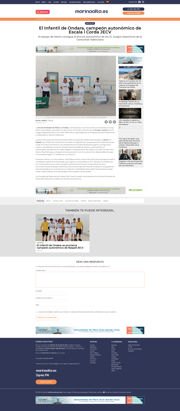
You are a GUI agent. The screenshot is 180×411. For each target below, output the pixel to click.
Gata (112, 351)
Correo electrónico (44, 298)
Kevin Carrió (41, 121)
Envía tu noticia (133, 13)
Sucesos (92, 361)
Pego (113, 361)
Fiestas (92, 351)
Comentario (41, 270)
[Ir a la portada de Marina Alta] (91, 11)
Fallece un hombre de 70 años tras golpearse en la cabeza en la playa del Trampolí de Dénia (130, 84)
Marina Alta (115, 355)
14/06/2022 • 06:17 (41, 123)
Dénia (113, 349)
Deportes (93, 347)
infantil (83, 201)
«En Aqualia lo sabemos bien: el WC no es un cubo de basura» (130, 122)
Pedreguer (114, 359)
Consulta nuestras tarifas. (44, 358)
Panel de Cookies (111, 392)
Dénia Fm (55, 19)
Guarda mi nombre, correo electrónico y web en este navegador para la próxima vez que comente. (77, 312)
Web (37, 305)
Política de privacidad (80, 392)
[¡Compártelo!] (106, 122)
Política (66, 19)
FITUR (130, 347)
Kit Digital (55, 364)
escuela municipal (72, 201)
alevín (48, 201)
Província (93, 359)
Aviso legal (67, 392)
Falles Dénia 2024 (134, 345)
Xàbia (113, 370)
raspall (105, 201)
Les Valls (114, 353)
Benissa (113, 345)
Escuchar (44, 12)
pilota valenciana (94, 201)
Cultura (49, 19)
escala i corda (58, 201)
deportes (61, 19)
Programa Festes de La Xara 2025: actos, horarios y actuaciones (130, 104)
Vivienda (93, 363)
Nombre (39, 291)
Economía (93, 349)
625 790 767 (134, 9)
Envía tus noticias (125, 392)
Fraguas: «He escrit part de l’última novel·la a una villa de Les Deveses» (130, 163)
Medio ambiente (95, 355)
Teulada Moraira (116, 367)
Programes (80, 19)
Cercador (87, 19)
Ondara (113, 357)
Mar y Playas (94, 353)
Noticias (93, 342)
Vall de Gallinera (116, 369)
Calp (112, 347)
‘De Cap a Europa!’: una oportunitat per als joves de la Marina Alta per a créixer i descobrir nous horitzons (129, 143)
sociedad (71, 19)
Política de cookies (95, 392)
